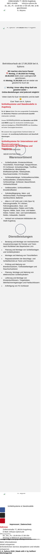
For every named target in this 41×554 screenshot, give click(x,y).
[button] (20, 21)
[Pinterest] (2, 520)
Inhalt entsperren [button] (7, 544)
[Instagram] (2, 515)
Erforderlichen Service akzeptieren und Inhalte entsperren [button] (20, 548)
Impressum (14, 524)
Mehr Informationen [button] (8, 542)
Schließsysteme (13, 120)
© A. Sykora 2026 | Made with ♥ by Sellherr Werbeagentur (18, 552)
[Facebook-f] (2, 509)
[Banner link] (20, 140)
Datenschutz (26, 524)
